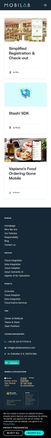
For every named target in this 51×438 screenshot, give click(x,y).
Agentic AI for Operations (17, 275)
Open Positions (11, 326)
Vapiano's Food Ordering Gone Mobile (22, 173)
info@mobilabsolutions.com (21, 347)
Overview (9, 291)
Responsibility (11, 237)
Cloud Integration (13, 260)
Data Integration (12, 264)
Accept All (34, 433)
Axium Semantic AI (13, 272)
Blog (6, 241)
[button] (45, 5)
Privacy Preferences (15, 428)
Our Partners (10, 233)
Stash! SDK (19, 113)
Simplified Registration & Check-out (22, 53)
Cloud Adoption (12, 268)
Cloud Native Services (15, 302)
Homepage (9, 225)
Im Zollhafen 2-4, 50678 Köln (22, 353)
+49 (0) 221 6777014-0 (19, 341)
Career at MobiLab (13, 318)
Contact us (9, 244)
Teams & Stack (12, 322)
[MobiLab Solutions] (17, 5)
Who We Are (10, 229)
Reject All (13, 433)
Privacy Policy (9, 424)
